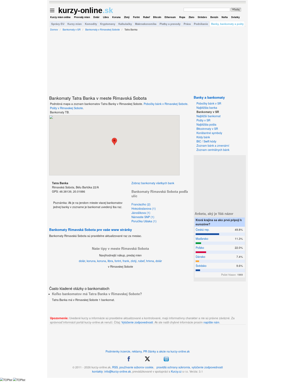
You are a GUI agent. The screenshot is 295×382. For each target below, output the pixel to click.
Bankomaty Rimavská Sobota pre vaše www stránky (90, 229)
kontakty (97, 371)
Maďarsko (202, 239)
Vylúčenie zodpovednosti (137, 322)
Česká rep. (203, 230)
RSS (115, 367)
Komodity (91, 24)
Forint (136, 17)
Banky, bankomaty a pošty (227, 24)
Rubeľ (146, 17)
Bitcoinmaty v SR (207, 129)
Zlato (191, 17)
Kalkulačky (125, 24)
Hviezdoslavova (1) (143, 208)
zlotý (133, 261)
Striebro (202, 17)
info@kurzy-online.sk (117, 371)
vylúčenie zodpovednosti (207, 367)
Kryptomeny (107, 24)
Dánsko (200, 257)
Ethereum (170, 17)
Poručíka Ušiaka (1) (144, 221)
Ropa (182, 17)
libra (110, 261)
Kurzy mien (74, 24)
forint (118, 261)
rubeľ (141, 261)
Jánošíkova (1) (140, 213)
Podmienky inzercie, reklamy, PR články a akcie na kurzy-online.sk (148, 351)
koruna (91, 261)
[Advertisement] (30, 98)
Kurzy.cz (176, 371)
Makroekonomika (145, 24)
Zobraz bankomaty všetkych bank (152, 183)
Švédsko (201, 266)
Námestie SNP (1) (142, 217)
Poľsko (200, 248)
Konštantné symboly (209, 133)
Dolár (96, 17)
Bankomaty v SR (207, 112)
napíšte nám (211, 322)
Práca (187, 24)
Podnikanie (201, 24)
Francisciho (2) (141, 204)
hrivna (150, 261)
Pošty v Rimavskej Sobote (66, 108)
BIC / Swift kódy (206, 141)
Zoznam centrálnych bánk (212, 150)
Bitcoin (157, 17)
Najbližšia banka (206, 108)
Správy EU (57, 24)
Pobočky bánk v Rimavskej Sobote (165, 104)
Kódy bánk (203, 137)
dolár (82, 261)
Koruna (116, 17)
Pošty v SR (203, 120)
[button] (114, 141)
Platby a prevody (170, 24)
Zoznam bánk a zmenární (212, 145)
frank (126, 261)
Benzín (214, 17)
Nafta (225, 17)
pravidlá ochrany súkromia (173, 367)
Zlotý (127, 17)
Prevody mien (82, 17)
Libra (106, 17)
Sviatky (235, 17)
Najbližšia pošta (206, 124)
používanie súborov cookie (136, 367)
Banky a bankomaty (209, 97)
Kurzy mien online (60, 17)
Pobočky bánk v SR (208, 103)
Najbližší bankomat (208, 116)
